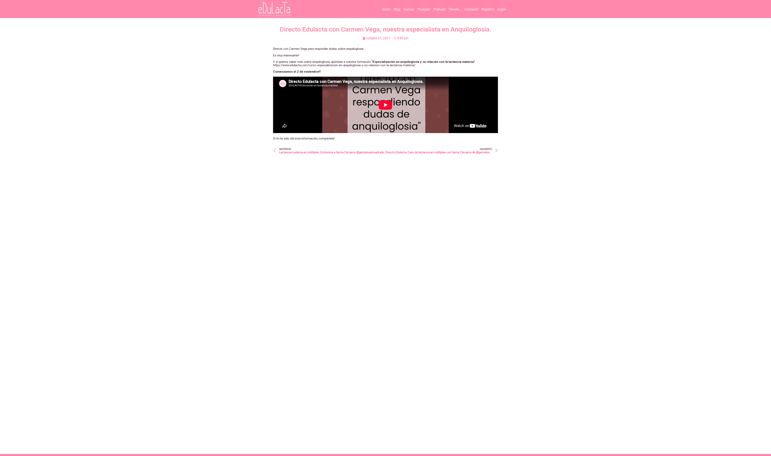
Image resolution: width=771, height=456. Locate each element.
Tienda (454, 9)
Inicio (386, 9)
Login (502, 9)
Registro (487, 9)
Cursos (409, 9)
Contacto (471, 9)
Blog (397, 9)
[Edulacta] (282, 9)
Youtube (423, 9)
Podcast (439, 9)
